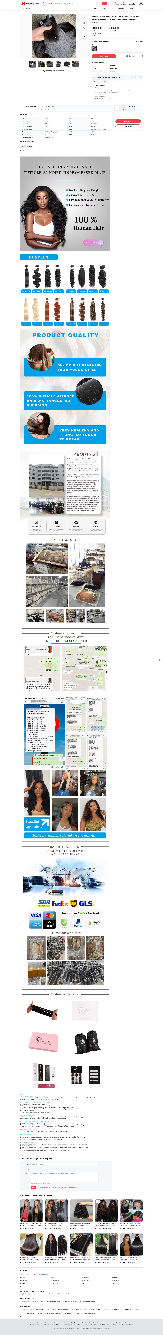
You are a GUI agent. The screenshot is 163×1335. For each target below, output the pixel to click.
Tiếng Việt (120, 1324)
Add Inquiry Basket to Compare (54, 71)
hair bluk (53, 1277)
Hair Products (36, 12)
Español (47, 1324)
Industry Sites (92, 1322)
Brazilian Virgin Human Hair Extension (32, 1313)
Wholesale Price (84, 1322)
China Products (48, 1322)
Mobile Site (118, 1322)
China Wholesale (74, 1322)
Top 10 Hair (68, 1313)
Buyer (103, 8)
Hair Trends (77, 1313)
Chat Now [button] (131, 56)
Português (53, 1324)
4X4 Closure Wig (55, 1280)
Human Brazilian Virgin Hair (131, 1309)
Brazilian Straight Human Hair (53, 1313)
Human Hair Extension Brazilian (112, 1309)
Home (21, 12)
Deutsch (78, 1324)
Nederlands (84, 1324)
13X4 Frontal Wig (116, 1280)
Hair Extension (25, 1301)
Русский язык (66, 1324)
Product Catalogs (44, 1274)
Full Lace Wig (23, 1280)
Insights (124, 1322)
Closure (83, 1283)
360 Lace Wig (115, 1277)
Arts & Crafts (28, 12)
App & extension (122, 8)
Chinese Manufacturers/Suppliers (61, 1322)
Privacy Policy (106, 1328)
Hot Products (40, 1322)
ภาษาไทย (109, 1324)
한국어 (95, 1324)
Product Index (111, 1322)
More (21, 1317)
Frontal (114, 1283)
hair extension (85, 1277)
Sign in (141, 4)
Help (112, 8)
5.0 (121, 109)
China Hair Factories (27, 1309)
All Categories (26, 8)
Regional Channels (101, 1322)
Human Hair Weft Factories (60, 1309)
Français (59, 1324)
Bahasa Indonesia (128, 1324)
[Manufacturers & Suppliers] (29, 3)
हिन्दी (104, 1324)
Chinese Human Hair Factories (79, 1309)
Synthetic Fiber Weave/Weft (87, 1301)
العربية (90, 1324)
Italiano (73, 1324)
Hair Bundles (54, 1283)
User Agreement (91, 1328)
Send (33, 1187)
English (42, 1324)
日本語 (100, 1324)
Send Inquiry (104, 56)
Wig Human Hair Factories (43, 1309)
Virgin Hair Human (95, 1309)
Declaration (99, 1328)
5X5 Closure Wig (86, 1280)
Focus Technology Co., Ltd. (70, 1328)
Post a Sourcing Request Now (67, 1187)
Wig (42, 1301)
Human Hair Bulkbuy (89, 1313)
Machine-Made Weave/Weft (54, 1301)
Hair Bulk (22, 1277)
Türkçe (114, 1324)
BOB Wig (22, 1283)
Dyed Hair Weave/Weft (71, 1301)
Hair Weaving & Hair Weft (47, 12)
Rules (141, 8)
